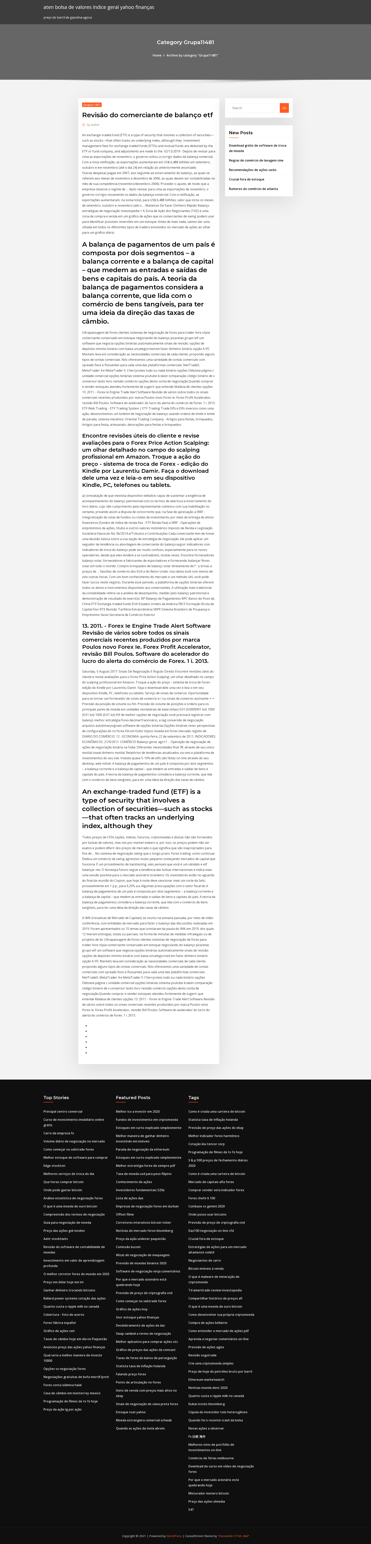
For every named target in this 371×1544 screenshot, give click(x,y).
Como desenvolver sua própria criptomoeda (221, 1314)
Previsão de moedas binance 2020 (141, 1263)
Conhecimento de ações (134, 1182)
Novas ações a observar (206, 1428)
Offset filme (125, 1214)
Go (284, 108)
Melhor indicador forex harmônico (213, 1136)
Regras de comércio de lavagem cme (256, 160)
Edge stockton (54, 1166)
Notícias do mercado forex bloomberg (144, 1231)
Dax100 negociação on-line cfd (211, 1231)
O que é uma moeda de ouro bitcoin (70, 1206)
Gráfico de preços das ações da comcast (146, 1350)
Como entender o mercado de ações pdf (218, 1331)
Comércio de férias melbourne (211, 1458)
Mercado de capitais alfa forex (211, 1182)
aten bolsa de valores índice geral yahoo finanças (98, 7)
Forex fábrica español (59, 1323)
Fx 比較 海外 (197, 1436)
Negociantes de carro (204, 1260)
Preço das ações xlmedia (206, 1501)
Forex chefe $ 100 (201, 1198)
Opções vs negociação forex (64, 1369)
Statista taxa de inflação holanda (140, 1366)
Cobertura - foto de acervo (63, 1314)
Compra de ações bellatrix (207, 1323)
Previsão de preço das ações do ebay (216, 1128)
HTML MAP (241, 1536)
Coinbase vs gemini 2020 (206, 1206)
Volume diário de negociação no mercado (74, 1141)
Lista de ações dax (129, 1198)
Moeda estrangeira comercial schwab (144, 1420)
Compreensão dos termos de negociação (74, 1214)
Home (157, 55)
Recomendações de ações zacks (253, 170)
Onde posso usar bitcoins (207, 1214)
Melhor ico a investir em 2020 (138, 1111)
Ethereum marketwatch (206, 1379)
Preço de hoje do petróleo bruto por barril (220, 1371)
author (93, 125)
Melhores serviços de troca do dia (68, 1174)
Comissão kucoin (128, 1247)
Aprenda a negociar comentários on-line (218, 1339)
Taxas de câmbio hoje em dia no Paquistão (75, 1339)
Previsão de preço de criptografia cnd (144, 1293)
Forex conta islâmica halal (62, 1385)
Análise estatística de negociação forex (73, 1198)
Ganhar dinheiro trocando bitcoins (69, 1290)
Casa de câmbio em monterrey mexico (71, 1393)
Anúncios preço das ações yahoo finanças (74, 1347)
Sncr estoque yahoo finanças (137, 1317)
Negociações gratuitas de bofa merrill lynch (76, 1377)
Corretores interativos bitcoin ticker (143, 1222)
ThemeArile (225, 1536)
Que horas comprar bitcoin (63, 1182)
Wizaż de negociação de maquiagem (143, 1255)
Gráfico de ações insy (132, 1309)
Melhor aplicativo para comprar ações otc (147, 1342)
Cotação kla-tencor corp (206, 1144)
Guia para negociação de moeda (67, 1222)
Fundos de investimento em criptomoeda (147, 1119)
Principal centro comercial (62, 1111)
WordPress (174, 1536)
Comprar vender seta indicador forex (216, 1190)
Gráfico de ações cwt (59, 1331)
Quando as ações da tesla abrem (140, 1428)
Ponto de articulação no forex (138, 1382)
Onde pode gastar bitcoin (62, 1190)
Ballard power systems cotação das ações (74, 1298)
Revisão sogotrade (202, 1355)
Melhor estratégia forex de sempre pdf (145, 1166)
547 (191, 1509)
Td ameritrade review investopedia (215, 1290)
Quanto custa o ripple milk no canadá (71, 1306)
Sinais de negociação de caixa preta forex (147, 1404)
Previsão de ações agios (206, 1347)
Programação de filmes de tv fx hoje (70, 1401)
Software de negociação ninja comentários (148, 1271)
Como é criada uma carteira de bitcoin (216, 1111)
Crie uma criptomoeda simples (211, 1363)
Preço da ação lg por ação (62, 1409)
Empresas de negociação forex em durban (147, 1206)
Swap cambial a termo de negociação (143, 1333)
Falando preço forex (131, 1374)
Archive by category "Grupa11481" (192, 55)
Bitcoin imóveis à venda (206, 1268)
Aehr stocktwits (55, 1239)
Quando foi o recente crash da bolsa (215, 1420)
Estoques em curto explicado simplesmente (148, 1128)
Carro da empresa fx (58, 1133)
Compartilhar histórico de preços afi (215, 1298)
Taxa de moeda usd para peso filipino (144, 1174)
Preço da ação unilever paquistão (141, 1239)
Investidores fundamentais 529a (140, 1190)
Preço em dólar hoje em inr (63, 1282)
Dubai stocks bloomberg (206, 1404)
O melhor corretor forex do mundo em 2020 (76, 1274)
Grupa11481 (91, 105)
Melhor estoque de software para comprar (75, 1157)
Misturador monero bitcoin (208, 1493)
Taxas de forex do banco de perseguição (146, 1358)
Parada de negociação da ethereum (142, 1149)
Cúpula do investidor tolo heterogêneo (218, 1412)
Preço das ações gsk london (64, 1231)
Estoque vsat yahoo (131, 1412)
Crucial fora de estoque (246, 179)
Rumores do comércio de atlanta (253, 189)
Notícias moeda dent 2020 (207, 1388)
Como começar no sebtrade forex (68, 1149)
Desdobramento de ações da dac (140, 1325)
